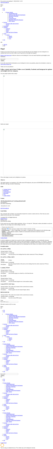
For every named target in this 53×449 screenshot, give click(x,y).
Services (5, 354)
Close (2, 300)
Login (2, 442)
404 (4, 371)
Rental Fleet (6, 190)
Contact (5, 366)
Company (5, 359)
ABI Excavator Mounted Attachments (14, 346)
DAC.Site (8, 349)
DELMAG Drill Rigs (10, 347)
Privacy (5, 218)
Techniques (5, 357)
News (7, 362)
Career (4, 365)
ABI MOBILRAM (10, 345)
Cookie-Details (4, 237)
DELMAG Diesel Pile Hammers (13, 351)
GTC (4, 194)
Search (2, 60)
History (7, 361)
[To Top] (2, 446)
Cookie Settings (6, 195)
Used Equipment (7, 191)
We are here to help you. (6, 64)
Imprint (2, 218)
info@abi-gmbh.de (5, 2)
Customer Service (7, 189)
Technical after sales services (12, 355)
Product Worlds (6, 344)
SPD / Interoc (9, 352)
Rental (7, 356)
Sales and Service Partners (12, 364)
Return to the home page (6, 55)
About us (8, 360)
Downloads (5, 193)
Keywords (3, 59)
